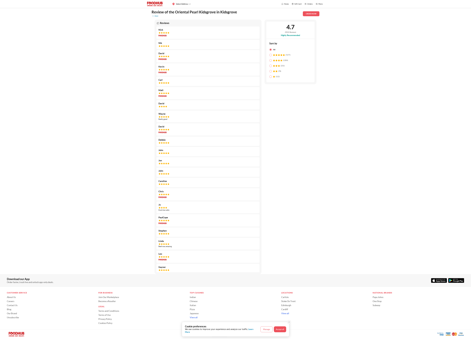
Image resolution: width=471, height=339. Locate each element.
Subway (376, 305)
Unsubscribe (13, 317)
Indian (193, 297)
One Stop (377, 301)
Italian (193, 305)
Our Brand (12, 313)
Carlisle (285, 297)
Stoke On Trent (288, 301)
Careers (10, 301)
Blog (9, 309)
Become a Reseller (107, 301)
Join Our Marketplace (108, 297)
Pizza (192, 309)
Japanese (194, 313)
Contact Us (12, 305)
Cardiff (284, 309)
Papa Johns (378, 297)
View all (194, 317)
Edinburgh (286, 305)
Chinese (193, 301)
